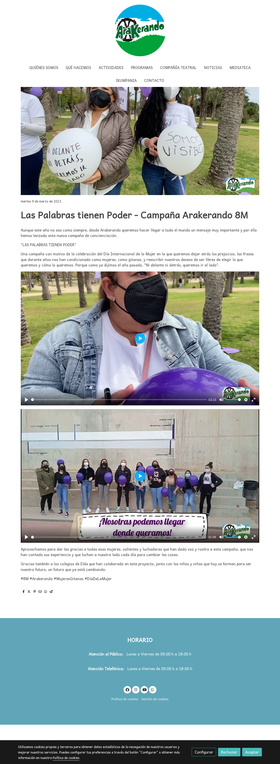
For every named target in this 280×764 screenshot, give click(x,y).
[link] (140, 30)
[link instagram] (135, 689)
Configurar (204, 752)
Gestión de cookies (154, 699)
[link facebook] (127, 689)
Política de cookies (125, 699)
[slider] (119, 400)
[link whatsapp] (152, 689)
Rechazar (229, 752)
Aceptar (252, 752)
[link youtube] (145, 689)
